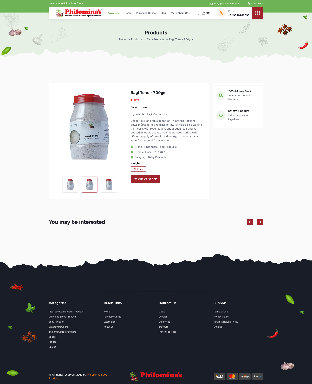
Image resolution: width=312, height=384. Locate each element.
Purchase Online (146, 12)
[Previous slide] (250, 222)
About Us (108, 326)
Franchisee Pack (167, 331)
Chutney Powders (58, 326)
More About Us (179, 12)
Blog (163, 12)
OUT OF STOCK (147, 179)
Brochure (164, 326)
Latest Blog (110, 321)
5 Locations (257, 3)
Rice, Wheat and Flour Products (66, 311)
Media (162, 311)
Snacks (53, 336)
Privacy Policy (221, 316)
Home (127, 12)
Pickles (52, 341)
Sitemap (218, 326)
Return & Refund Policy (226, 321)
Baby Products (155, 39)
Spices (52, 346)
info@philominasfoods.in (227, 3)
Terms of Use (221, 311)
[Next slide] (260, 222)
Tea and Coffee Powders (62, 331)
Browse (112, 13)
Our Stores (164, 321)
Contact (163, 316)
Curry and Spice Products (62, 316)
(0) (207, 12)
